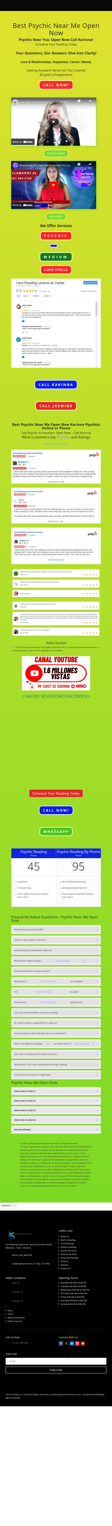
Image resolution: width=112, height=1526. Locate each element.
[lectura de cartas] (53, 208)
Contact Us (65, 1268)
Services (64, 1261)
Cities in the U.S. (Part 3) (24, 1110)
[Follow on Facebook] (61, 1343)
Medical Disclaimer (16, 1317)
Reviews (63, 437)
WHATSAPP (56, 831)
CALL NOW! (56, 85)
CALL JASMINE (56, 405)
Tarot (60, 246)
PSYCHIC (56, 235)
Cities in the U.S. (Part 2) (24, 1101)
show (13, 1205)
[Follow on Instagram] (77, 1343)
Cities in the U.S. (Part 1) (24, 1091)
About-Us (65, 1236)
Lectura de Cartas (69, 1250)
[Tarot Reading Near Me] (53, 145)
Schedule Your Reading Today (56, 793)
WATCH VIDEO (56, 153)
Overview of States (22, 1129)
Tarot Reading (67, 1243)
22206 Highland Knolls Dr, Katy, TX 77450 (31, 1263)
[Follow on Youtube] (83, 1343)
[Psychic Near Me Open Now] (56, 367)
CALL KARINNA (56, 384)
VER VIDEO (56, 216)
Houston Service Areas (56, 443)
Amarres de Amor (69, 1254)
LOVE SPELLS (56, 269)
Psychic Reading (33, 851)
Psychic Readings (48, 981)
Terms (10, 1314)
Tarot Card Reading (69, 1257)
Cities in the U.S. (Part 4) (24, 1120)
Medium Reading (68, 1247)
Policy (10, 1310)
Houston (64, 1265)
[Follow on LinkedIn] (72, 1343)
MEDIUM (56, 256)
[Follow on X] (66, 1343)
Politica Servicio (15, 1321)
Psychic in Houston (40, 433)
